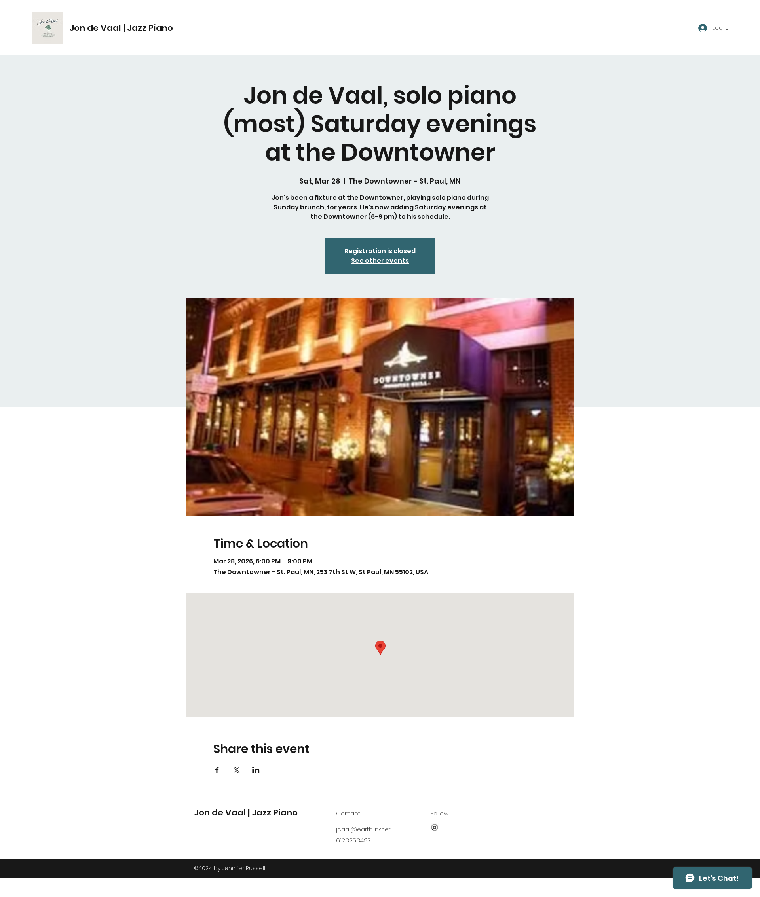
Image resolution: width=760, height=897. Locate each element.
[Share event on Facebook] (217, 770)
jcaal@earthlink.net (363, 829)
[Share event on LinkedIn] (256, 770)
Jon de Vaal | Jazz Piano (121, 28)
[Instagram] (435, 827)
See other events (380, 260)
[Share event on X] (236, 770)
